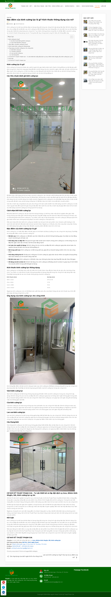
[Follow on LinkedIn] (105, 1)
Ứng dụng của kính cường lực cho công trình (21, 48)
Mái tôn (24, 542)
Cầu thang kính (15, 54)
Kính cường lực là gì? (14, 39)
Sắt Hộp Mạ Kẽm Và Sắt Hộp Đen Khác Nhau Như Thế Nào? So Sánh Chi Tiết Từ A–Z (95, 43)
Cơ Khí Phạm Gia (19, 23)
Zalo (31, 546)
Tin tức (97, 6)
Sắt (30, 6)
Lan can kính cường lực (17, 53)
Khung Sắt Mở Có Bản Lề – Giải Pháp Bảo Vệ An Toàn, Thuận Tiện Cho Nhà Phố (96, 51)
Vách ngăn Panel (33, 542)
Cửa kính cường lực (16, 51)
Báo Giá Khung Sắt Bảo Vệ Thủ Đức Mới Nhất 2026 (95, 58)
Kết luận (11, 58)
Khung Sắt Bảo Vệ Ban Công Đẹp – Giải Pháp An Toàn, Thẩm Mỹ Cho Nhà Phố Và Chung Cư (96, 65)
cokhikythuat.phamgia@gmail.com (22, 548)
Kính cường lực (56, 540)
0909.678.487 (16, 546)
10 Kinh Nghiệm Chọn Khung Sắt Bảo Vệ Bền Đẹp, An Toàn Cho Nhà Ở (96, 29)
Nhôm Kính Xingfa (42, 540)
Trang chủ (24, 6)
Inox (77, 6)
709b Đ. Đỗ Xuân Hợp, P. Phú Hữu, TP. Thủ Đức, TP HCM (29, 544)
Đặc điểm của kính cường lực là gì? (18, 44)
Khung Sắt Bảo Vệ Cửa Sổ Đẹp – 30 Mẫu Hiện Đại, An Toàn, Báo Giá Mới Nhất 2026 (96, 73)
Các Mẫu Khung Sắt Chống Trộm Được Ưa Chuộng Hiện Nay (95, 22)
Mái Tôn (48, 6)
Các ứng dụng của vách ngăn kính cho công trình (25, 556)
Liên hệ (103, 6)
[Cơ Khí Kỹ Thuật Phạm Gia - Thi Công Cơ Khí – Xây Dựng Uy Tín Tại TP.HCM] (10, 6)
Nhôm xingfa (69, 6)
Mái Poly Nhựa (39, 6)
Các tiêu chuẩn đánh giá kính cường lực (20, 40)
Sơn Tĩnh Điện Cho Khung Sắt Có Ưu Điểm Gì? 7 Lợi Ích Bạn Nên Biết (96, 35)
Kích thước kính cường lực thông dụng (19, 46)
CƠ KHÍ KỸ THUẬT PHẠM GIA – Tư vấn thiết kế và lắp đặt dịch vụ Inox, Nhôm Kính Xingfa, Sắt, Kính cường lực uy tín (41, 56)
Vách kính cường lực (16, 49)
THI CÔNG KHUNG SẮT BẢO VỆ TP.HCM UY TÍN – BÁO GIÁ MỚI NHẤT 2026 (95, 81)
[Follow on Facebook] (101, 1)
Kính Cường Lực (57, 6)
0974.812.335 (26, 546)
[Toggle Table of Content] (71, 37)
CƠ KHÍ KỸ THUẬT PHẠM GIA (17, 60)
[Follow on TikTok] (103, 1)
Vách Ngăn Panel (88, 6)
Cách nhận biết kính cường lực (18, 42)
